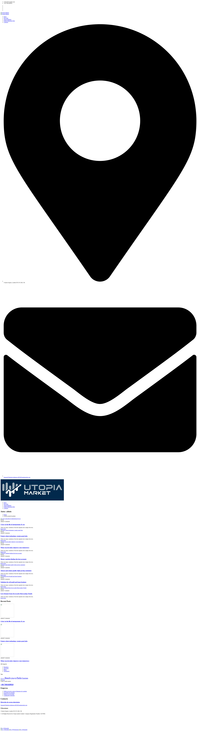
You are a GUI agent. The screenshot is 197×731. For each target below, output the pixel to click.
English (7, 729)
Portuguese (16, 729)
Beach (7, 678)
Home (5, 514)
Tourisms (25, 678)
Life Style (6, 668)
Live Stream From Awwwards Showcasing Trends (16, 593)
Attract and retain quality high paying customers (16, 570)
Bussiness (6, 667)
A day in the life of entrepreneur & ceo (13, 524)
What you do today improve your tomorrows (15, 547)
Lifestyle (13, 678)
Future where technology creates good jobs (14, 536)
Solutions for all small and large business (13, 582)
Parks (19, 678)
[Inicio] (32, 500)
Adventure (2, 678)
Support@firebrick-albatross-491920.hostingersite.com (14, 705)
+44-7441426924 (7, 685)
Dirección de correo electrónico (10, 702)
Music (5, 669)
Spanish (7, 728)
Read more (3, 529)
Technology (6, 671)
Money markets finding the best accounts (13, 559)
